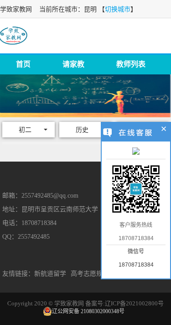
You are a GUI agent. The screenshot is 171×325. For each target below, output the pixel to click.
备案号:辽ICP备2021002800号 (124, 303)
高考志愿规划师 (93, 273)
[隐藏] (164, 130)
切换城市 (117, 9)
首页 (23, 64)
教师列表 (130, 64)
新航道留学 (50, 273)
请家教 (73, 64)
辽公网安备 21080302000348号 (88, 311)
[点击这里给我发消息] (136, 152)
